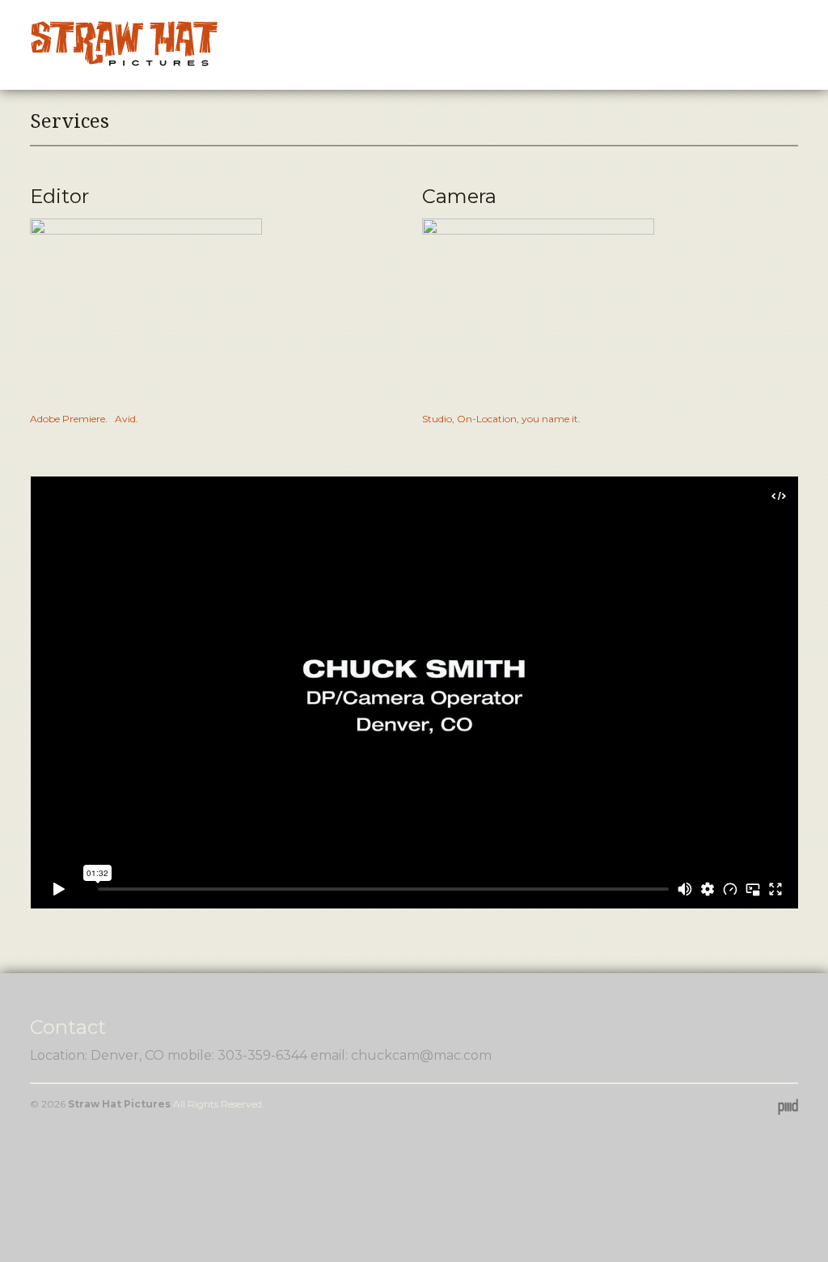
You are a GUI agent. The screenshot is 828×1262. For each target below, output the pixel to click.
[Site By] (788, 1106)
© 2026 (49, 1104)
